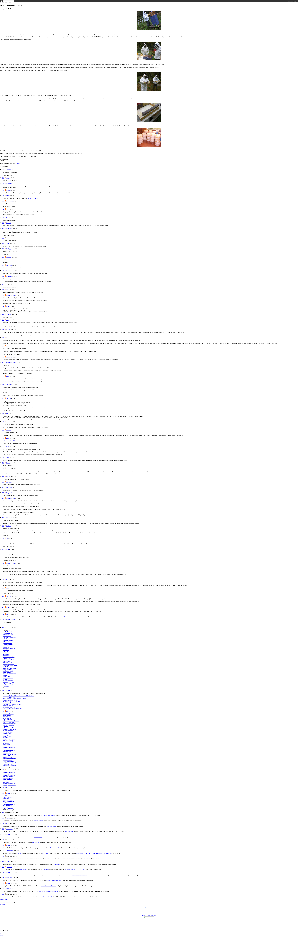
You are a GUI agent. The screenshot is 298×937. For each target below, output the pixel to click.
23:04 (3, 295)
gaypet (7, 178)
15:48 (3, 476)
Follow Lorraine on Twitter (149, 915)
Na (7, 538)
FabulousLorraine (10, 295)
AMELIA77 (9, 877)
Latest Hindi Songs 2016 (9, 707)
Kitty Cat (8, 398)
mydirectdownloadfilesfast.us (46, 896)
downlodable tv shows (55, 848)
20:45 (3, 209)
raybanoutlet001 (10, 769)
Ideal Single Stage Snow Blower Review (74, 869)
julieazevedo (9, 867)
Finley (7, 823)
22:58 (3, 289)
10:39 (3, 894)
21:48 (3, 238)
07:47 (3, 357)
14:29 (3, 614)
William (8, 818)
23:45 (3, 306)
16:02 (3, 839)
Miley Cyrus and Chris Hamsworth (11, 701)
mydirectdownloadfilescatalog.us (54, 880)
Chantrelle (8, 169)
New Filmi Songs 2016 (9, 697)
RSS (1, 933)
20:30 (3, 195)
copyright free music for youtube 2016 (12, 708)
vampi (7, 320)
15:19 (3, 463)
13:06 (3, 430)
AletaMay (8, 476)
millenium (8, 861)
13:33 (3, 588)
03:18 (3, 320)
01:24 (3, 627)
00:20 (3, 867)
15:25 (3, 468)
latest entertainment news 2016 (10, 700)
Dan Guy (8, 463)
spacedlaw (8, 306)
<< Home (2, 904)
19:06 (3, 845)
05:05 (3, 337)
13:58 (3, 861)
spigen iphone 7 (7, 703)
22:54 (3, 284)
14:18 (3, 596)
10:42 (3, 877)
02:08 (3, 549)
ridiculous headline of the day (10, 441)
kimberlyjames (9, 850)
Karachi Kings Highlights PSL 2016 (12, 704)
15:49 (3, 872)
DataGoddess (9, 201)
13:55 (3, 438)
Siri (7, 217)
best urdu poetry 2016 (8, 705)
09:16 (3, 711)
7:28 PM (18, 163)
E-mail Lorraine (149, 927)
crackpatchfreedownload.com (48, 815)
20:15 (3, 183)
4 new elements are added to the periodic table (14, 698)
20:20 (3, 190)
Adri (7, 209)
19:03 (3, 493)
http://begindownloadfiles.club (48, 886)
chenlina (8, 627)
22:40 (3, 276)
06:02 (3, 850)
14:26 (3, 607)
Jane (7, 579)
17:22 (3, 482)
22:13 (3, 243)
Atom (16, 902)
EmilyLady (9, 265)
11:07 (3, 384)
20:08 (3, 169)
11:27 (3, 398)
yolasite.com (23, 869)
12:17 (3, 579)
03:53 (3, 329)
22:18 (3, 257)
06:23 (3, 829)
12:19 (3, 421)
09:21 (3, 690)
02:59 (3, 793)
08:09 (3, 362)
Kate (7, 413)
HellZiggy (8, 249)
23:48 (3, 314)
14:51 (3, 856)
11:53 (3, 413)
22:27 (3, 265)
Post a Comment (4, 899)
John (7, 711)
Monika (8, 787)
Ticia (7, 549)
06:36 (3, 823)
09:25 (3, 376)
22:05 (3, 526)
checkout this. (35, 842)
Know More (45, 853)
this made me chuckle (32, 198)
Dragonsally (9, 183)
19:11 (3, 769)
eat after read (9, 829)
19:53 (3, 619)
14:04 (3, 446)
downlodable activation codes (79, 875)
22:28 (3, 270)
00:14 (3, 538)
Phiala (7, 346)
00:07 (3, 888)
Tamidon (8, 190)
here (65, 616)
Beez (7, 588)
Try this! (68, 858)
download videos (51, 826)
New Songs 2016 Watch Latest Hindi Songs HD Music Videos (18, 696)
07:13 (3, 346)
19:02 (3, 487)
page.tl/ (19, 853)
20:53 (3, 217)
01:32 (3, 812)
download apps (56, 864)
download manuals (38, 820)
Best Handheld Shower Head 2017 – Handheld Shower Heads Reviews (93, 853)
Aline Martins (9, 228)
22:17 (3, 249)
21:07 (3, 223)
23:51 (3, 883)
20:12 (3, 178)
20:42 (3, 201)
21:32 (3, 228)
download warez (69, 831)
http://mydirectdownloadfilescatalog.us (48, 891)
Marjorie (8, 329)
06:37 (3, 818)
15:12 (3, 457)
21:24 (3, 517)
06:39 (3, 787)
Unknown (8, 337)
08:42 (3, 563)
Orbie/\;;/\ (8, 223)
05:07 (3, 834)
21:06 (3, 498)
